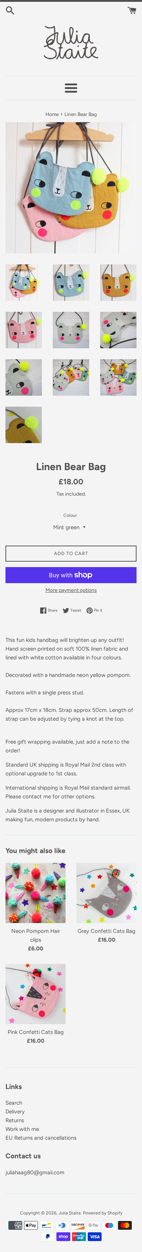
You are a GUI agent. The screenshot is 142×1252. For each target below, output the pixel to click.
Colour (70, 515)
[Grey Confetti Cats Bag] (106, 893)
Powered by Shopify (102, 1213)
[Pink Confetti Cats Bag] (35, 994)
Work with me (22, 1129)
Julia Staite (70, 1213)
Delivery (15, 1111)
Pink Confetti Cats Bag (36, 1032)
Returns (14, 1120)
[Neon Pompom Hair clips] (35, 893)
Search (13, 1103)
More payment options (71, 590)
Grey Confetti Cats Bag (106, 931)
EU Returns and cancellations (40, 1138)
